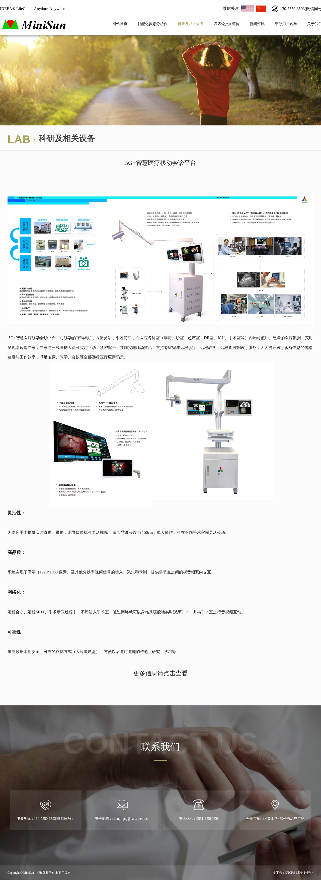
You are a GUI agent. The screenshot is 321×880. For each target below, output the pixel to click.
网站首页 (119, 24)
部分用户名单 (286, 24)
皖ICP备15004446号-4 (299, 872)
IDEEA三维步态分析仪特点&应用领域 (167, 27)
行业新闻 (257, 27)
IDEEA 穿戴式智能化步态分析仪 (167, 17)
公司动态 (257, 17)
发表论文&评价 (226, 24)
